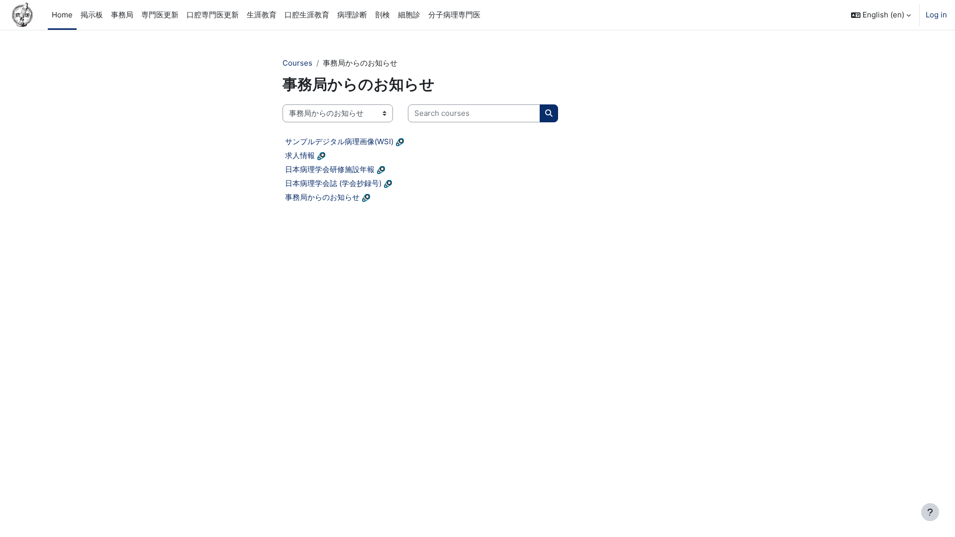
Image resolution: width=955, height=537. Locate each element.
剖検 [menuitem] (382, 14)
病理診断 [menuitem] (352, 14)
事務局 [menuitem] (122, 14)
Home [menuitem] (62, 14)
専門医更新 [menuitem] (160, 14)
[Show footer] (930, 512)
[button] (881, 15)
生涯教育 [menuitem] (262, 14)
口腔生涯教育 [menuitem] (307, 14)
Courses (297, 63)
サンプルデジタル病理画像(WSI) (339, 141)
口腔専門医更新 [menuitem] (213, 14)
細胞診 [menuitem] (409, 14)
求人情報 (300, 155)
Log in (936, 14)
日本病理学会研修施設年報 (330, 169)
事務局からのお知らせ (322, 197)
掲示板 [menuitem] (92, 14)
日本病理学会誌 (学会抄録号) (333, 183)
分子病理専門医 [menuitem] (454, 14)
